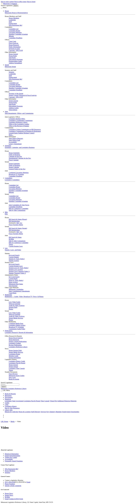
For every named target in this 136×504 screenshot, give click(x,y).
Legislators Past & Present (17, 363)
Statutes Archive (14, 260)
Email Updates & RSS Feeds (14, 499)
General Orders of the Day (17, 169)
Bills (6, 212)
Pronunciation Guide (15, 61)
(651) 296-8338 (10, 482)
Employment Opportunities (70, 412)
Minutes (11, 36)
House (7, 11)
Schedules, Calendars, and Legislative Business (20, 147)
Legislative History (11, 406)
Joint (6, 111)
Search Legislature (6, 5)
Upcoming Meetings (15, 32)
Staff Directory (35, 412)
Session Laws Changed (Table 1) (19, 271)
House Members (14, 18)
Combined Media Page (16, 323)
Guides (7, 403)
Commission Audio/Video (17, 329)
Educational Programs (16, 59)
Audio (18, 302)
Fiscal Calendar (14, 160)
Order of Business (14, 154)
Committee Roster (14, 31)
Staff (10, 22)
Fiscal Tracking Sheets (16, 225)
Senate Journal (13, 101)
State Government (17, 401)
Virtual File (53, 401)
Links (6, 404)
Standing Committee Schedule (18, 34)
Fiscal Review (13, 374)
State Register (13, 286)
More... (11, 135)
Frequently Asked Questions (14, 461)
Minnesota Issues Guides (16, 375)
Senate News (9, 495)
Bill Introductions (14, 221)
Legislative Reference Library (18, 122)
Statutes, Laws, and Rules (13, 250)
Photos (11, 309)
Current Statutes (14, 257)
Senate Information (15, 357)
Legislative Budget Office (17, 119)
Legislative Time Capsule (17, 368)
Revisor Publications (15, 345)
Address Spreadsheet (15, 63)
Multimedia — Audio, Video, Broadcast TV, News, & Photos (24, 296)
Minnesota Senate (10, 66)
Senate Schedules (14, 163)
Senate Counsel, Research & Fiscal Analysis (23, 95)
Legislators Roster (14, 354)
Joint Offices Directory (16, 138)
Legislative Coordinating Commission (21, 120)
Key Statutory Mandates (54, 412)
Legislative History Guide (17, 361)
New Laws (12, 377)
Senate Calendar (14, 167)
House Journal (13, 54)
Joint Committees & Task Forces (19, 205)
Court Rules (12, 293)
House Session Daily (15, 350)
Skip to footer (31, 1)
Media (13, 421)
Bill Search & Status (15, 237)
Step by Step (9, 408)
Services (43, 412)
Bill (18, 223)
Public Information (15, 47)
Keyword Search (14, 255)
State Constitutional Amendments (19, 291)
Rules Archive (13, 282)
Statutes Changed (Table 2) (17, 273)
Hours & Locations (25, 412)
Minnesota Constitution (16, 289)
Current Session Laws (16, 246)
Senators (11, 72)
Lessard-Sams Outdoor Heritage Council (21, 133)
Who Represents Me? (15, 25)
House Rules (13, 56)
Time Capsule (45, 401)
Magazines (8, 395)
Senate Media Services (16, 318)
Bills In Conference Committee (18, 208)
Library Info (8, 410)
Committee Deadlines (15, 38)
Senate (7, 65)
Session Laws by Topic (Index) (18, 268)
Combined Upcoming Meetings (19, 172)
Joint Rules (12, 57)
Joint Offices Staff (14, 140)
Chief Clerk (12, 41)
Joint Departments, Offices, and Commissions (19, 113)
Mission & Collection (11, 412)
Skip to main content (7, 1)
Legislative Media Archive (17, 325)
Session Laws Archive (16, 269)
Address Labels (14, 108)
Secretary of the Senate (16, 93)
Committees (8, 178)
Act (21, 223)
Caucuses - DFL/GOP (16, 50)
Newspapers (9, 397)
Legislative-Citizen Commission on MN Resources (25, 129)
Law (6, 248)
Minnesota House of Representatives (16, 13)
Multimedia (8, 295)
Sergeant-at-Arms (14, 49)
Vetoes (11, 244)
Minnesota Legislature (10, 3)
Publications (8, 331)
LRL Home (4, 421)
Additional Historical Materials (66, 401)
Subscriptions (13, 110)
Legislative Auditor (15, 343)
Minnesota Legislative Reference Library (13, 388)
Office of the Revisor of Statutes (19, 126)
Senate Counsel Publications (18, 341)
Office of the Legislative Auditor (19, 124)
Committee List (13, 29)
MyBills (11, 239)
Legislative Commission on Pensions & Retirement (25, 131)
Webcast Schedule (14, 304)
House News (9, 493)
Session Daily (13, 307)
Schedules (8, 146)
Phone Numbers (10, 484)
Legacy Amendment (15, 144)
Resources (16, 408)
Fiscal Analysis (13, 43)
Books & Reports (10, 394)
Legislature (8, 401)
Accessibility (13, 142)
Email (28, 482)
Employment (13, 23)
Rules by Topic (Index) (16, 280)
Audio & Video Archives (16, 305)
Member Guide (13, 356)
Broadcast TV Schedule (16, 174)
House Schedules (14, 153)
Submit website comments (13, 486)
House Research (14, 45)
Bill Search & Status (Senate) (18, 228)
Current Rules (13, 278)
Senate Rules (13, 102)
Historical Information (12, 454)
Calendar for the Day (15, 156)
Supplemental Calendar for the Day (20, 158)
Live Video (12, 302)
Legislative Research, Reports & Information (19, 332)
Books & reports (14, 379)
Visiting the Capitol (11, 457)
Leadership (12, 20)
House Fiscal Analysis (16, 338)
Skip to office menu (20, 1)
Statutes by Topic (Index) (17, 259)
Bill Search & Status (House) (18, 219)
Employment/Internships (12, 455)
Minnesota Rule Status (16, 284)
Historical (8, 399)
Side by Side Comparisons (17, 210)
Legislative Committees (12, 180)
